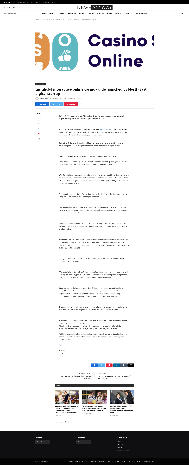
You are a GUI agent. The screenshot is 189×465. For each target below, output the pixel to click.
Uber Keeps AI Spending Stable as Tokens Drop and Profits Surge (34, 2)
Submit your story (140, 13)
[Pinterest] (39, 134)
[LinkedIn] (39, 129)
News (44, 13)
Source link (63, 345)
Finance (51, 13)
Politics (91, 13)
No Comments (69, 98)
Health (109, 13)
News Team (44, 98)
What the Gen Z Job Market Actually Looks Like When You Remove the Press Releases (94, 408)
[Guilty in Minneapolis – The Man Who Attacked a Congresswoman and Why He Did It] (122, 397)
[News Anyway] (94, 7)
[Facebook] (39, 119)
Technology (71, 13)
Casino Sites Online (106, 129)
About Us (118, 13)
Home (119, 441)
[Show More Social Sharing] (80, 104)
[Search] (182, 13)
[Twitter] (39, 124)
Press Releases (40, 84)
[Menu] (185, 13)
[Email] (39, 139)
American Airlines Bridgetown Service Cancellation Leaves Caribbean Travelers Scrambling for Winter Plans (66, 409)
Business (61, 13)
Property (82, 13)
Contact (128, 13)
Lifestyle (100, 13)
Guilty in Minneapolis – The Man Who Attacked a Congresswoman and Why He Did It (121, 409)
